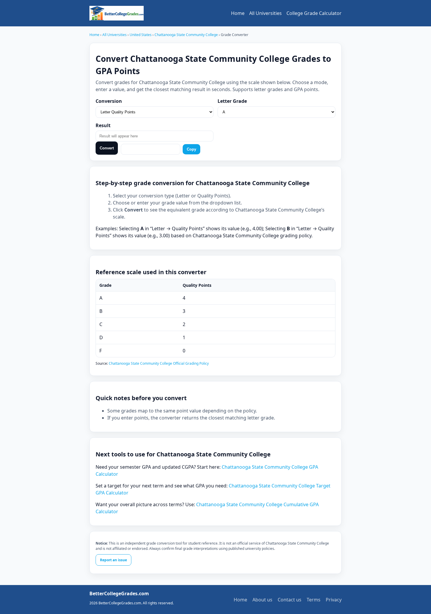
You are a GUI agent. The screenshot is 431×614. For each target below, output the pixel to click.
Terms (313, 599)
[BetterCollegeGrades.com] (116, 13)
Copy (191, 149)
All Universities (265, 13)
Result (103, 125)
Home (238, 13)
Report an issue (113, 559)
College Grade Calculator (314, 13)
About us (262, 599)
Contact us (289, 599)
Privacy (334, 599)
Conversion (109, 101)
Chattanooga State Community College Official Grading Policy (159, 363)
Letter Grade (232, 101)
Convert (107, 148)
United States (141, 34)
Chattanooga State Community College (187, 34)
